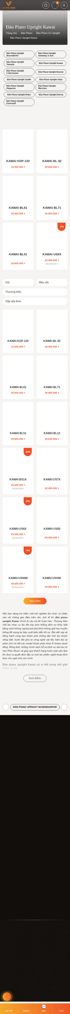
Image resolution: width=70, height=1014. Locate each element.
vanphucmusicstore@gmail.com (20, 782)
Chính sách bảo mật (13, 854)
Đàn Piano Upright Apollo (19, 79)
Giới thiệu (8, 817)
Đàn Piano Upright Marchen (47, 87)
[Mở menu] (64, 5)
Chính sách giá (11, 860)
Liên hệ (7, 834)
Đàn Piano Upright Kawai (51, 63)
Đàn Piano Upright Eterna (51, 94)
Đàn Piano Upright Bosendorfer (15, 54)
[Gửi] (64, 904)
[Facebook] (6, 912)
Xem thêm (35, 601)
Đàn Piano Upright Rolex (19, 94)
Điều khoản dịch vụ (13, 849)
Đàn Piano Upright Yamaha (15, 63)
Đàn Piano (26, 33)
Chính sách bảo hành (14, 882)
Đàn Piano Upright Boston (50, 72)
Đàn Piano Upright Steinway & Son (47, 54)
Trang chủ (11, 33)
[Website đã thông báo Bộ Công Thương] (37, 792)
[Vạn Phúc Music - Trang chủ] (14, 744)
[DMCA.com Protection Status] (13, 792)
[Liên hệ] (7, 996)
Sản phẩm (8, 823)
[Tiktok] (22, 912)
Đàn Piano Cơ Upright (48, 33)
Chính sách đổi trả (12, 877)
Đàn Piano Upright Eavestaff (15, 102)
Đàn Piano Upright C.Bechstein (15, 72)
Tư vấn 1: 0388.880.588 (16, 999)
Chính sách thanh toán (15, 865)
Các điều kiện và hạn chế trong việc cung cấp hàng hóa (32, 888)
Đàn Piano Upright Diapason (15, 87)
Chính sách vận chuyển (15, 871)
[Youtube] (14, 912)
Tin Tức (7, 828)
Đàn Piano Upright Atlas (51, 79)
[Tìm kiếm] (45, 5)
